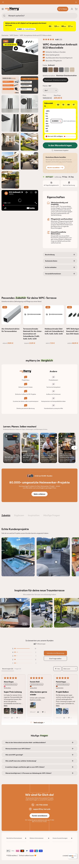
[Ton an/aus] (17, 447)
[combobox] (39, 16)
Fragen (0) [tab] (18, 669)
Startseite (5, 35)
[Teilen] (17, 441)
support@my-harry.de (41, 809)
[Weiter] (74, 447)
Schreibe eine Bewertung (55, 653)
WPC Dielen (14, 35)
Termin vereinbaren (39, 815)
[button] (46, 136)
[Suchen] (4, 16)
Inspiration (34, 515)
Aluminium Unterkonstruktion (55, 80)
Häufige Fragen (51, 515)
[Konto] (72, 9)
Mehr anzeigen (38, 722)
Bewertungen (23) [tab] (7, 669)
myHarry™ (15, 855)
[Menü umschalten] (3, 9)
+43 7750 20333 (42, 805)
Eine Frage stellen (55, 658)
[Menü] (76, 854)
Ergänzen (19, 515)
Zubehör (6, 515)
